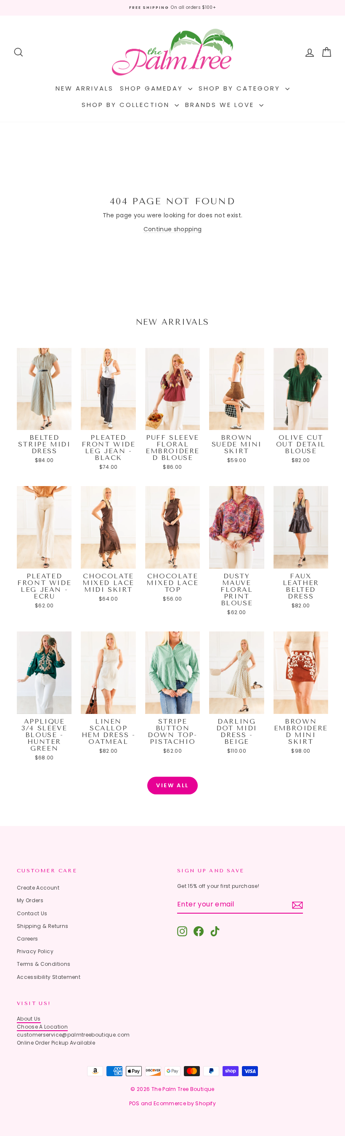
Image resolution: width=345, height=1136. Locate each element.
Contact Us (32, 913)
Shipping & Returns (42, 926)
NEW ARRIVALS (85, 88)
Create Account (38, 887)
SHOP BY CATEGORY (241, 88)
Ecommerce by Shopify (185, 1103)
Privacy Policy (35, 951)
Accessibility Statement (48, 977)
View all (172, 785)
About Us (29, 1018)
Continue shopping (172, 229)
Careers (27, 938)
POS (134, 1103)
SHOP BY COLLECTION (127, 104)
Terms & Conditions (43, 964)
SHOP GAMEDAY (153, 88)
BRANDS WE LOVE (221, 104)
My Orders (30, 900)
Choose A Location (42, 1026)
